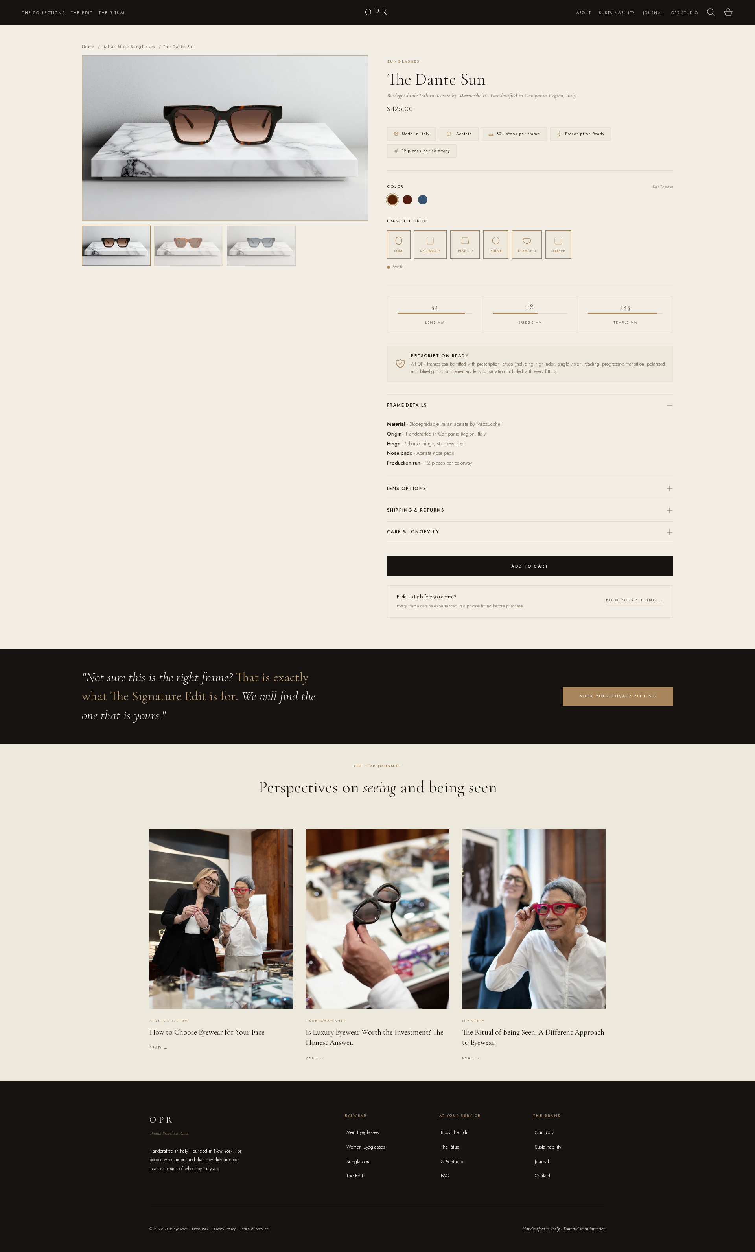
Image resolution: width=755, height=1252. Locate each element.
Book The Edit (454, 1132)
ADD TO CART (530, 566)
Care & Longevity (413, 532)
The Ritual (112, 13)
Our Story (544, 1132)
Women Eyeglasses (365, 1147)
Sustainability (617, 13)
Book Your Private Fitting (618, 696)
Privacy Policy (224, 1228)
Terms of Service (254, 1228)
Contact (542, 1175)
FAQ (445, 1175)
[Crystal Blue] (422, 199)
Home (88, 47)
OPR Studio (684, 13)
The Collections (43, 13)
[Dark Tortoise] (392, 199)
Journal (653, 13)
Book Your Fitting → (634, 600)
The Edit (81, 13)
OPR (377, 12)
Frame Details (407, 405)
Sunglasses (357, 1161)
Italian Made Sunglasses (129, 47)
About (583, 13)
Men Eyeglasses (362, 1132)
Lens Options (407, 488)
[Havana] (407, 199)
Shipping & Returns (415, 510)
